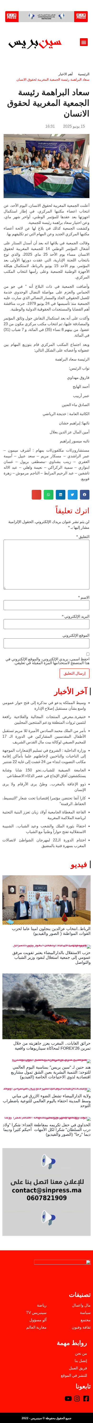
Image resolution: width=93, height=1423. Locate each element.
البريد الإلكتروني (75, 616)
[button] (84, 42)
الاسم (83, 597)
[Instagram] (77, 1398)
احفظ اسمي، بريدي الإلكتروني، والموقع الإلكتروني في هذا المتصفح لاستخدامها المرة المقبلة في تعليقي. (47, 661)
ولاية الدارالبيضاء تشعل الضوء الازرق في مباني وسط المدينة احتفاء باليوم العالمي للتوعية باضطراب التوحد (47, 1101)
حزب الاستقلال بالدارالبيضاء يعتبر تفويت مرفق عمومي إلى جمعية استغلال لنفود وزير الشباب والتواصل (51, 957)
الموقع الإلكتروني (75, 635)
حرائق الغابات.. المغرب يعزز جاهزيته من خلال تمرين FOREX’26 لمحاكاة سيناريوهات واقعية (52, 1045)
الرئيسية (83, 74)
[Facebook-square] (86, 1398)
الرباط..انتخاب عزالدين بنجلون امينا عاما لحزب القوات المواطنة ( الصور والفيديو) (51, 931)
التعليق (82, 537)
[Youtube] (68, 1398)
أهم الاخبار (65, 74)
